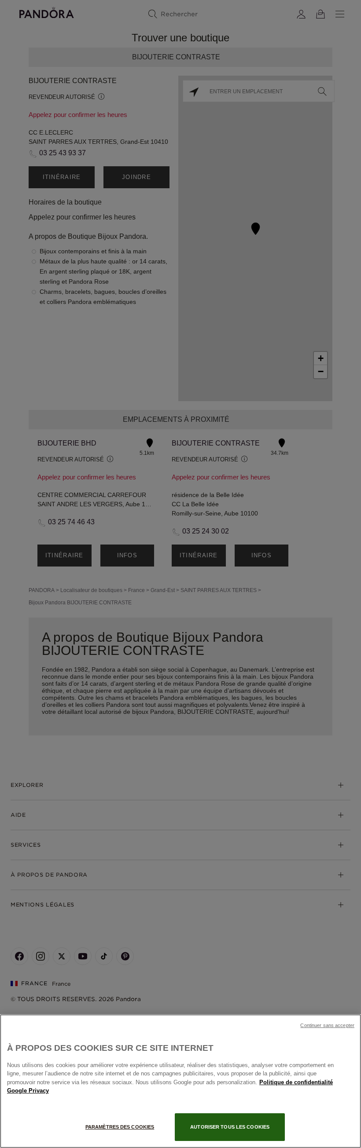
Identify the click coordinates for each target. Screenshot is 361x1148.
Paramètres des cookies (119, 1127)
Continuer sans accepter (327, 1025)
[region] (180, 1081)
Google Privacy (28, 1090)
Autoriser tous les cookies (229, 1127)
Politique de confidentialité (296, 1082)
